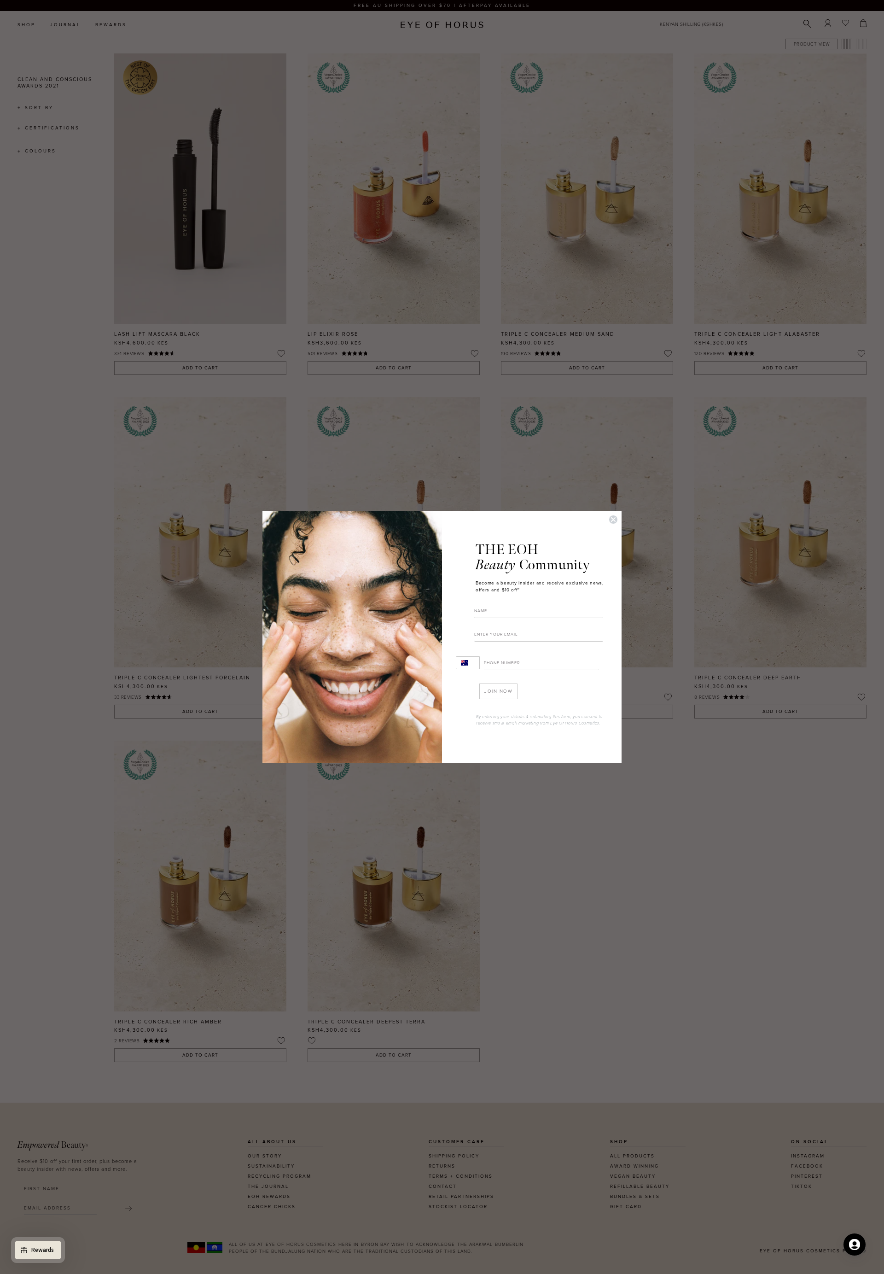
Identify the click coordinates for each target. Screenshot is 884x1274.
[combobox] (468, 662)
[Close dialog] (613, 519)
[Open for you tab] (854, 1244)
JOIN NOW (498, 691)
